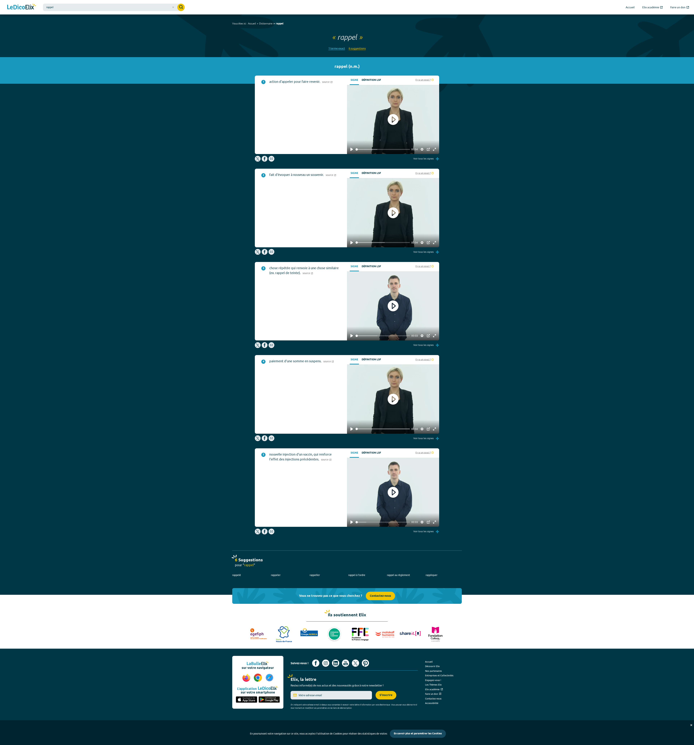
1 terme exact (336, 48)
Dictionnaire (266, 23)
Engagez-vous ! (433, 680)
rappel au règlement (398, 575)
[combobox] (114, 7)
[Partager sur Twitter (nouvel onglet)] (258, 160)
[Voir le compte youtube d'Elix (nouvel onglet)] (345, 663)
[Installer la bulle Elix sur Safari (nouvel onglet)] (269, 678)
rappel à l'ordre (356, 575)
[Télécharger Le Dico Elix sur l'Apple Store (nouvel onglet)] (246, 699)
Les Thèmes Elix (433, 684)
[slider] (382, 149)
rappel (279, 23)
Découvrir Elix (432, 666)
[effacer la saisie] (173, 7)
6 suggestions (357, 48)
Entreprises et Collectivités (439, 675)
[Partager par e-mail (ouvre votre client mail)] (271, 160)
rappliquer (431, 575)
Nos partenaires (433, 670)
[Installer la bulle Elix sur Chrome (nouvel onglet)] (258, 678)
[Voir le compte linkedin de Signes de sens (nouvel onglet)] (335, 663)
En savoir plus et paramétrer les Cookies (418, 733)
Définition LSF (371, 80)
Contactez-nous (380, 596)
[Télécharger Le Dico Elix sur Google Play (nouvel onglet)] (269, 699)
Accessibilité (431, 703)
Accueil (252, 23)
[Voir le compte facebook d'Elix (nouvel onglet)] (315, 663)
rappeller (315, 575)
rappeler (275, 575)
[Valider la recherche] (181, 7)
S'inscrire (386, 695)
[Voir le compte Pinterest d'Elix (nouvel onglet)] (365, 663)
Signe (354, 80)
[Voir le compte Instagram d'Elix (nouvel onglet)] (325, 663)
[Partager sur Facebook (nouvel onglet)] (264, 160)
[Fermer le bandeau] (691, 725)
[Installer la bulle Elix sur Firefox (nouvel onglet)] (247, 678)
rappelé (236, 575)
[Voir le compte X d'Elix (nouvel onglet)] (355, 663)
